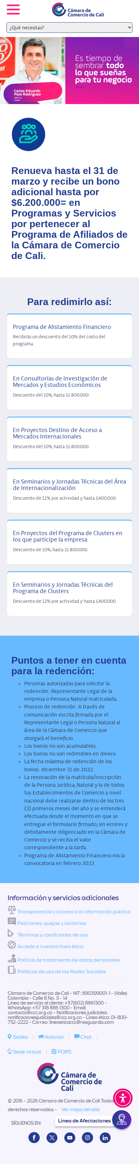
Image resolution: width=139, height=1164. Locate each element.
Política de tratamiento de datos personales (68, 960)
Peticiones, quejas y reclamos (51, 923)
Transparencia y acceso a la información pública (74, 912)
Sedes (20, 1037)
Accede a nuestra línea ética (50, 946)
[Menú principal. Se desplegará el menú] (13, 9)
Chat (85, 1037)
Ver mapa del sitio (81, 1110)
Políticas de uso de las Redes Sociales (61, 971)
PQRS (64, 1052)
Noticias (54, 1037)
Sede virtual (26, 1052)
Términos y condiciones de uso (52, 935)
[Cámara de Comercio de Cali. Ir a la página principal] (78, 12)
